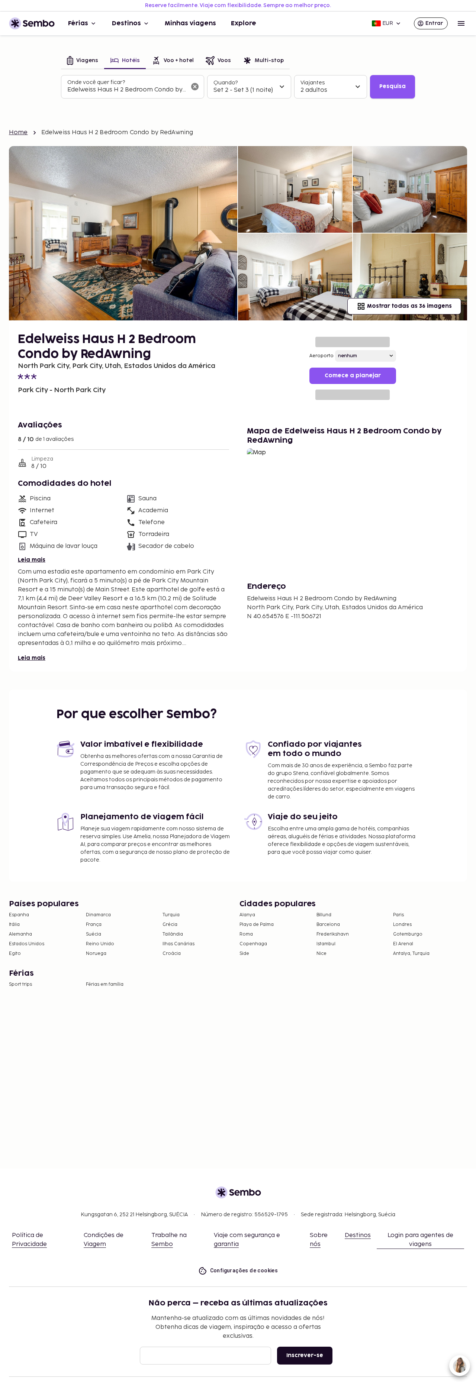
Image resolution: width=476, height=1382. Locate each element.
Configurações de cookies (244, 1270)
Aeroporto (321, 356)
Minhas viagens (190, 23)
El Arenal (403, 944)
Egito (15, 953)
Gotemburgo (407, 934)
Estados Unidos (26, 944)
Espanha (19, 915)
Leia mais (31, 560)
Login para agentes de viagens (420, 1240)
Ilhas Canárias (178, 944)
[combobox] (126, 90)
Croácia (172, 953)
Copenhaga (253, 944)
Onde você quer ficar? (96, 82)
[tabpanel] (238, 87)
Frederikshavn (332, 934)
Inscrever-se (304, 1355)
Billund (323, 915)
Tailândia (173, 934)
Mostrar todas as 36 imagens (409, 306)
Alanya (247, 915)
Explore (243, 23)
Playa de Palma (256, 924)
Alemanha (20, 934)
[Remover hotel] (194, 86)
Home (18, 132)
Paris (398, 915)
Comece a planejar (353, 375)
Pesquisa (392, 86)
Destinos (126, 23)
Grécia (170, 924)
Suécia (93, 934)
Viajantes (312, 83)
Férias (78, 23)
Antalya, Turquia (411, 953)
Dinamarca (98, 915)
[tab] (82, 61)
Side (244, 953)
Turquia (171, 915)
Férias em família (104, 984)
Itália (14, 924)
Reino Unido (100, 944)
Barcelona (328, 924)
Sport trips (20, 984)
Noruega (96, 953)
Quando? (225, 83)
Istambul (325, 944)
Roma (246, 934)
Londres (402, 924)
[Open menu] (461, 23)
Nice (321, 953)
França (94, 924)
